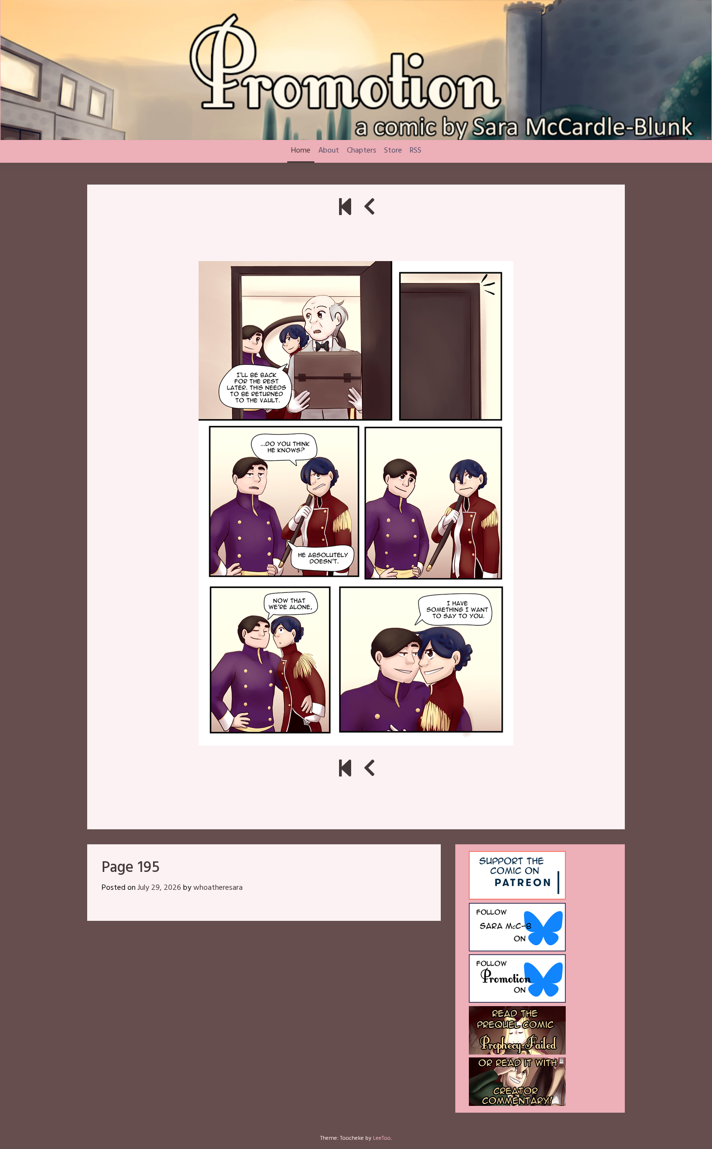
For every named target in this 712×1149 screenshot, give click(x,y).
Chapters (361, 150)
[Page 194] (369, 208)
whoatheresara (218, 888)
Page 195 (131, 867)
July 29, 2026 (159, 888)
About (328, 150)
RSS (415, 150)
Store (393, 150)
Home (300, 150)
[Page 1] (345, 208)
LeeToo (382, 1138)
